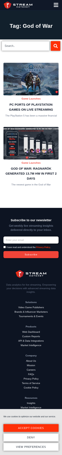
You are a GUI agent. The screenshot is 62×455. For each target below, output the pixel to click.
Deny (31, 437)
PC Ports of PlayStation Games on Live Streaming (31, 107)
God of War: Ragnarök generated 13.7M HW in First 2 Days (31, 173)
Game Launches (31, 98)
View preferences (31, 446)
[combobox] (25, 46)
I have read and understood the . (28, 247)
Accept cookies (31, 428)
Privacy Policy (43, 247)
